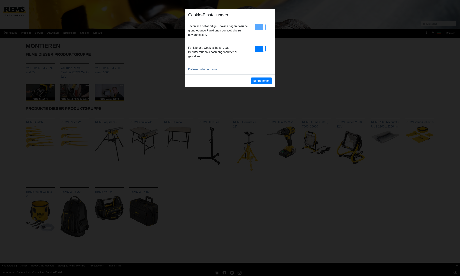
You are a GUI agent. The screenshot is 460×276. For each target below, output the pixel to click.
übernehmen (261, 80)
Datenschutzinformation (203, 69)
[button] (260, 27)
